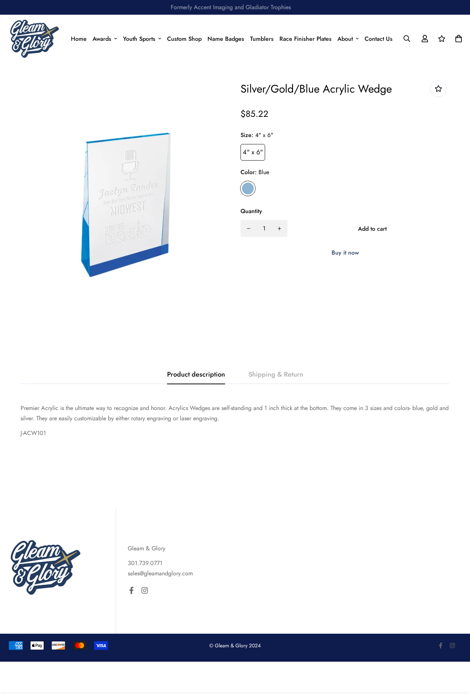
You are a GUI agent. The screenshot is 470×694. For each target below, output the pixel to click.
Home (79, 39)
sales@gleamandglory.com (160, 573)
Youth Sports (139, 39)
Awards (102, 39)
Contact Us (379, 39)
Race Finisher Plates (305, 39)
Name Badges (225, 39)
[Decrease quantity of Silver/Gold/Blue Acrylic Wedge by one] (249, 228)
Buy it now (345, 252)
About (345, 39)
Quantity (251, 211)
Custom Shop (184, 39)
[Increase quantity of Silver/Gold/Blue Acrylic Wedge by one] (279, 228)
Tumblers (262, 39)
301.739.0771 (145, 563)
